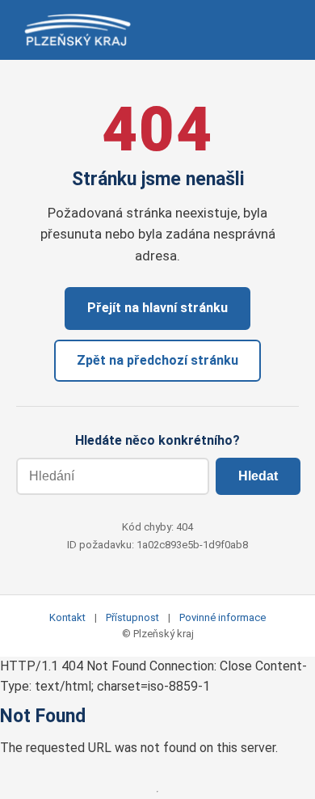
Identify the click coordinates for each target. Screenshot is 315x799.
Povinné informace (222, 617)
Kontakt (67, 617)
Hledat (258, 476)
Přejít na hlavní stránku (157, 307)
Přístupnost (132, 617)
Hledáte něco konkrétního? (157, 440)
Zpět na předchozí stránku (157, 360)
